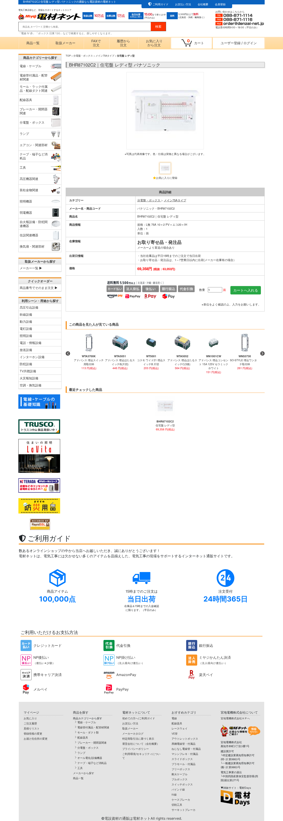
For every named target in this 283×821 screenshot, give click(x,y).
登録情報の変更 (33, 733)
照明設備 (26, 336)
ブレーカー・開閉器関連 (92, 742)
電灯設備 (26, 328)
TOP (68, 55)
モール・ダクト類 (88, 732)
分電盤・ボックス (83, 55)
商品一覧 (33, 43)
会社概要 (203, 4)
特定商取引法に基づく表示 (138, 738)
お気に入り (30, 718)
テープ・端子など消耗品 (92, 763)
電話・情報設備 (30, 343)
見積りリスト (32, 728)
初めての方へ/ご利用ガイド (138, 718)
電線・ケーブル (86, 722)
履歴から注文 (123, 43)
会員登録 (220, 4)
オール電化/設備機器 (89, 758)
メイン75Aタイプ (105, 55)
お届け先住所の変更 (36, 738)
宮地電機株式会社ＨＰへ (235, 718)
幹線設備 (26, 314)
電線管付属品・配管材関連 (93, 727)
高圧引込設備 (29, 307)
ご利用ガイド (160, 4)
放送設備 (26, 350)
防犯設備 (26, 364)
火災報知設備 (29, 378)
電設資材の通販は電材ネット (143, 818)
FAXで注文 (96, 43)
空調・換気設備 (30, 385)
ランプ (81, 752)
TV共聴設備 (28, 371)
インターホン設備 (32, 357)
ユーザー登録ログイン (239, 43)
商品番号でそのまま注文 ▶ (38, 288)
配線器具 (82, 737)
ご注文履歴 (30, 723)
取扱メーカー (65, 43)
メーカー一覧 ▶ (31, 268)
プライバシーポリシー (135, 748)
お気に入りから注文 (154, 43)
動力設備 (26, 321)
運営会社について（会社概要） (140, 743)
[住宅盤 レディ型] (165, 115)
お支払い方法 (183, 4)
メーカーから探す (83, 773)
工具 (80, 768)
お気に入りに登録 (166, 177)
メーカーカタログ (132, 733)
